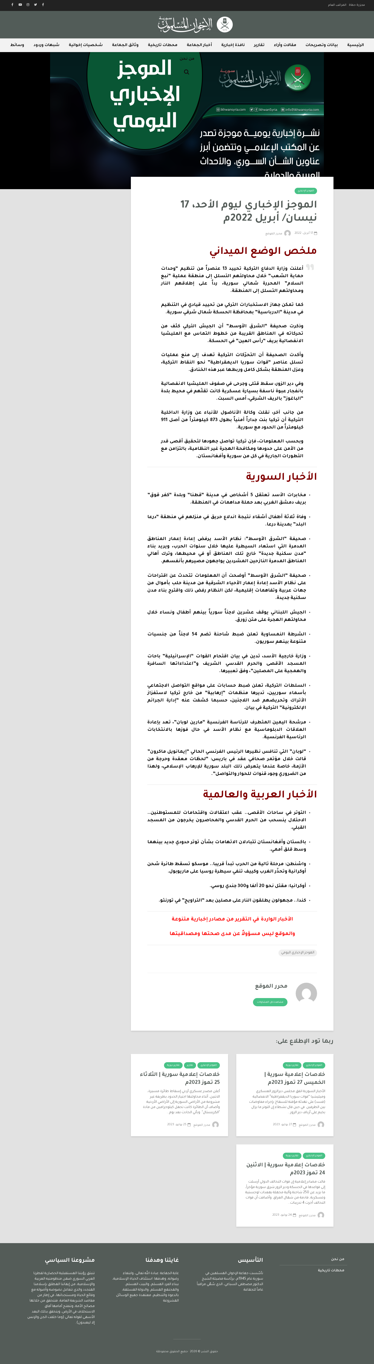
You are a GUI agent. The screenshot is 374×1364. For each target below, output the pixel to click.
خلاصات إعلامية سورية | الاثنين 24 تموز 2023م (285, 1169)
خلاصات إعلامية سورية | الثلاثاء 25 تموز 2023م (180, 1079)
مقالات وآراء (285, 45)
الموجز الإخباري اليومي (297, 953)
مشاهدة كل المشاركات (270, 1002)
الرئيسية (355, 45)
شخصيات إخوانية (86, 45)
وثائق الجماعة (125, 45)
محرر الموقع (274, 233)
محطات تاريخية (162, 45)
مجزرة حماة (357, 5)
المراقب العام (337, 5)
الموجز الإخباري (306, 191)
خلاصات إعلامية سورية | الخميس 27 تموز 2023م (294, 1079)
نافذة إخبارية (233, 45)
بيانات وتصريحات (322, 45)
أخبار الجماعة (199, 45)
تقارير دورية (292, 1065)
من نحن (187, 59)
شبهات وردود (46, 45)
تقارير (259, 45)
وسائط (17, 45)
